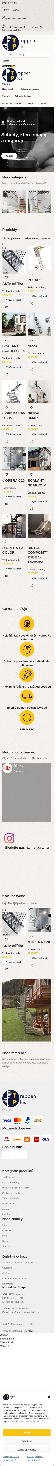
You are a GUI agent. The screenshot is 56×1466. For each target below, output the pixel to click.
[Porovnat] (6, 307)
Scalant (6, 1241)
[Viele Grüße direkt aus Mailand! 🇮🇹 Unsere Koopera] (10, 859)
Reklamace (7, 1283)
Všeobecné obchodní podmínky (17, 1262)
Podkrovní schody (37, 287)
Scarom (6, 1246)
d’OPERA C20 (13, 480)
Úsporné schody (36, 353)
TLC (4, 1251)
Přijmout (27, 1432)
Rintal (5, 1235)
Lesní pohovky (9, 1214)
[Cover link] (26, 792)
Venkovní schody (11, 291)
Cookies (6, 1273)
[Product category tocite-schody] (39, 201)
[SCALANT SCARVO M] (39, 458)
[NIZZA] (39, 324)
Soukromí (7, 1268)
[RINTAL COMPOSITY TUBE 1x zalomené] (39, 525)
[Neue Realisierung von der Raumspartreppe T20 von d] (43, 868)
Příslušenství (8, 1203)
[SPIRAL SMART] (39, 391)
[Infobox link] (26, 768)
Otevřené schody (11, 425)
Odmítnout (26, 1441)
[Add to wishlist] (6, 277)
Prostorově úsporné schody (15, 1187)
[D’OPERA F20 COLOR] (14, 525)
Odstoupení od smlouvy (14, 1278)
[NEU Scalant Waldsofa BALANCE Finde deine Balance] (27, 859)
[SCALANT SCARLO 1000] (14, 324)
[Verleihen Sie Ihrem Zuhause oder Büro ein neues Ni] (27, 868)
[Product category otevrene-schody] (14, 201)
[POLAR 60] (39, 258)
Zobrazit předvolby (26, 1449)
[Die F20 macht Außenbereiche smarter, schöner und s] (10, 868)
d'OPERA (7, 1230)
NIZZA (33, 346)
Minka (5, 1225)
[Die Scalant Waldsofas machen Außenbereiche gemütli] (43, 859)
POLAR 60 (36, 280)
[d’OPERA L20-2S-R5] (14, 391)
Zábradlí (6, 1209)
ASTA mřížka (12, 284)
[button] (49, 1397)
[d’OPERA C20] (14, 458)
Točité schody (35, 425)
